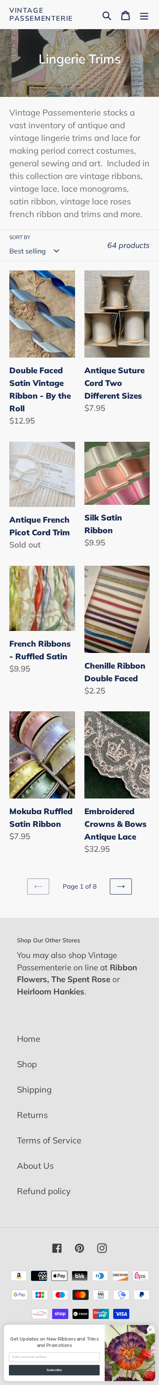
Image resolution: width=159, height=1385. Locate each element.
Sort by (19, 237)
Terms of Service (49, 1140)
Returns (32, 1115)
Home (28, 1038)
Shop (27, 1064)
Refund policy (44, 1191)
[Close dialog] (150, 1329)
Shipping (34, 1089)
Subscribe (54, 1370)
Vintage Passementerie (41, 14)
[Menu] (144, 14)
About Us (35, 1165)
